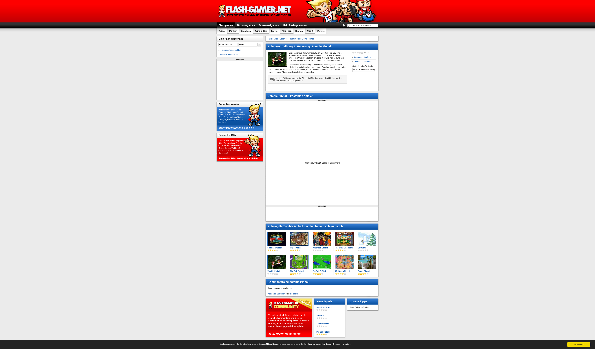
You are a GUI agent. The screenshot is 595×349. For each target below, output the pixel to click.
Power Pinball (364, 271)
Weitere (321, 31)
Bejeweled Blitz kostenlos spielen (238, 158)
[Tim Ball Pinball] (299, 262)
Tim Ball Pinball (297, 271)
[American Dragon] (322, 239)
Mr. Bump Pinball (342, 271)
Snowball (362, 248)
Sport (310, 31)
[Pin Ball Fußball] (322, 262)
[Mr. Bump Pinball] (344, 262)
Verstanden (579, 344)
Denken (233, 31)
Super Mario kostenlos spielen (236, 127)
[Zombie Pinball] (276, 262)
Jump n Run (261, 31)
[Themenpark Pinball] (344, 239)
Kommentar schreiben (362, 62)
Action (221, 31)
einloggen (294, 294)
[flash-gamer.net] (255, 11)
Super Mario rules (228, 104)
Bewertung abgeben (362, 57)
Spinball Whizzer (274, 248)
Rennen (299, 31)
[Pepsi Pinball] (299, 239)
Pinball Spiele (295, 39)
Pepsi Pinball (295, 248)
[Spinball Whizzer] (276, 239)
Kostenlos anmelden (276, 294)
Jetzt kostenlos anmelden (230, 50)
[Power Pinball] (367, 262)
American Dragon (320, 248)
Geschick (246, 31)
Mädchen (287, 31)
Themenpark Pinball (344, 248)
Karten (274, 31)
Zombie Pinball (308, 39)
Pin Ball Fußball (319, 271)
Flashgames (273, 39)
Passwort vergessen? (229, 54)
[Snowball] (367, 239)
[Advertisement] (240, 80)
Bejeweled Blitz (227, 135)
